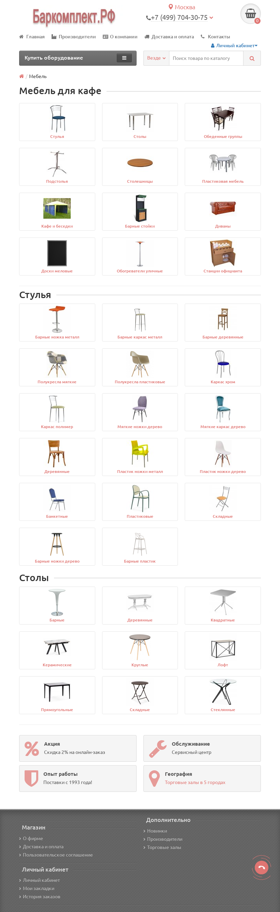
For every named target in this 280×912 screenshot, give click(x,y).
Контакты (219, 36)
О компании (124, 36)
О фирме (33, 838)
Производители (77, 36)
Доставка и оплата (173, 36)
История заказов (41, 896)
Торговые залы (164, 847)
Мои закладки (38, 888)
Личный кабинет (41, 880)
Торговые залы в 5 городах (195, 782)
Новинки (157, 831)
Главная (35, 36)
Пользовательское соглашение (58, 855)
